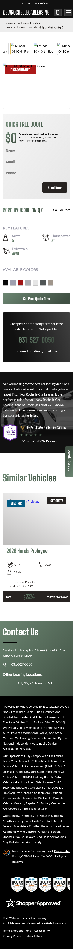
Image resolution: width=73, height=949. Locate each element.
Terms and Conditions (17, 930)
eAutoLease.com (56, 923)
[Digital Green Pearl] (43, 282)
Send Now (55, 187)
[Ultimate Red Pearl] (20, 282)
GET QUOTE (56, 500)
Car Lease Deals (26, 23)
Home (8, 23)
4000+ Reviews (40, 3)
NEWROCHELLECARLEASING (26, 12)
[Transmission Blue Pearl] (13, 282)
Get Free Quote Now (36, 298)
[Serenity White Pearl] (35, 282)
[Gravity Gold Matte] (50, 282)
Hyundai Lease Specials (21, 27)
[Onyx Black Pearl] (5, 282)
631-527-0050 (58, 12)
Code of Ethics (33, 936)
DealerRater (62, 851)
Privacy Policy (12, 936)
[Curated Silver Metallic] (28, 282)
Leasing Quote (69, 461)
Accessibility (42, 930)
